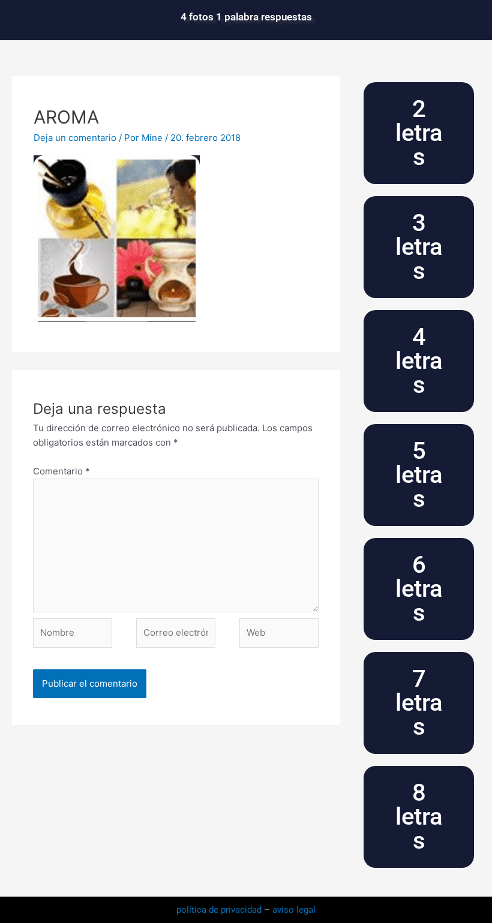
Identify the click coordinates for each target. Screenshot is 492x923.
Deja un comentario (75, 137)
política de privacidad (220, 909)
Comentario (61, 471)
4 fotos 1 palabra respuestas (246, 17)
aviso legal (294, 909)
